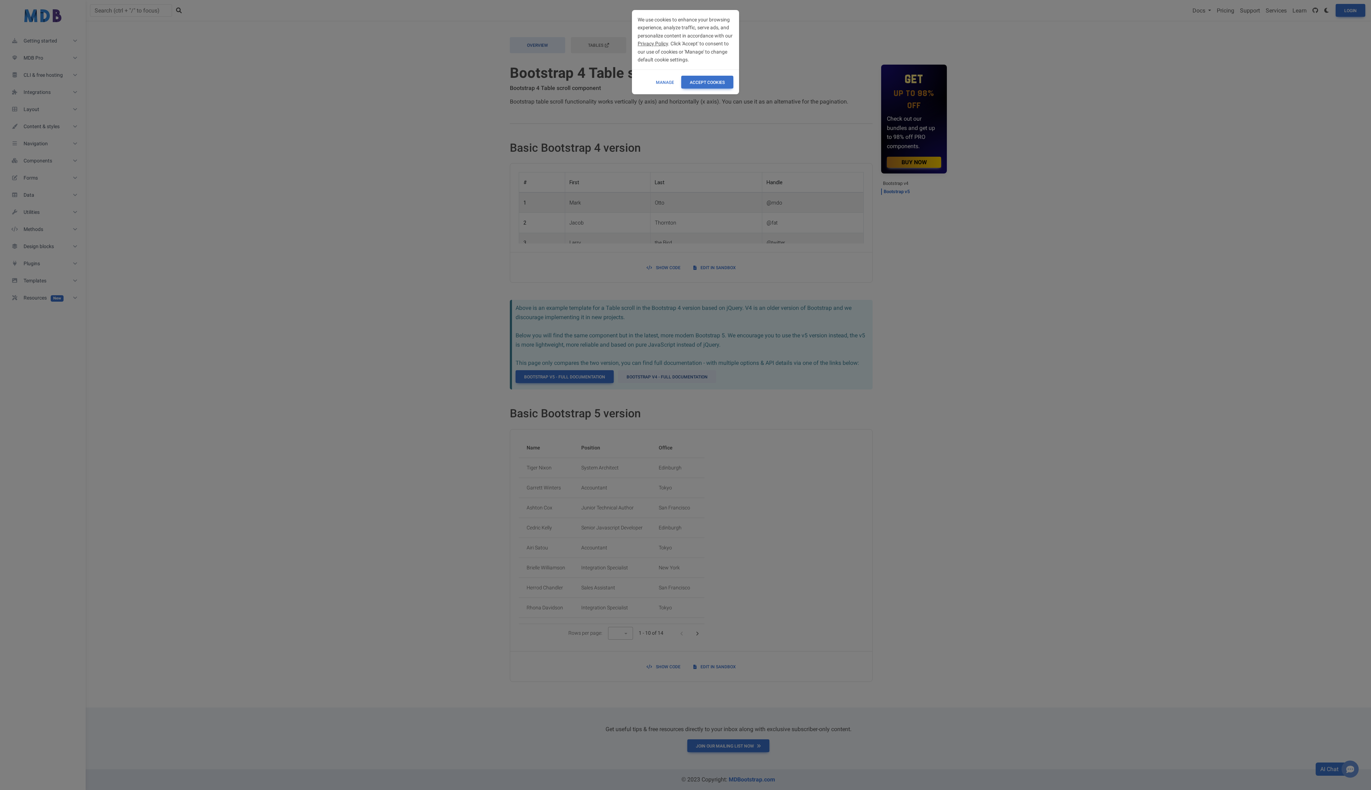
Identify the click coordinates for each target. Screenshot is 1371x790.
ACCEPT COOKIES (707, 82)
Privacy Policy (653, 43)
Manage (665, 82)
